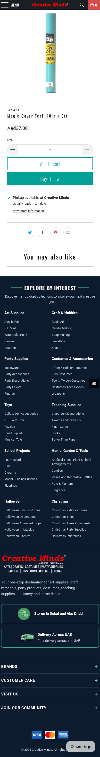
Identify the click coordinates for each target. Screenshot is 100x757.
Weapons (58, 393)
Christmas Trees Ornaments (71, 523)
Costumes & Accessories (72, 359)
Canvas (9, 341)
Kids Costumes (62, 374)
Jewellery (58, 341)
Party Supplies (16, 359)
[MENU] (2, 5)
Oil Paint (10, 328)
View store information (28, 211)
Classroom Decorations (68, 413)
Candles (57, 470)
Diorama (10, 472)
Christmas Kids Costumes (69, 510)
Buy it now (50, 178)
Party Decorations (16, 380)
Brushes (10, 348)
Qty (9, 140)
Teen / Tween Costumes (68, 380)
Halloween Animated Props (23, 523)
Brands (9, 666)
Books (56, 433)
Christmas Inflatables (66, 536)
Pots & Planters (62, 483)
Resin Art (58, 321)
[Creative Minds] (50, 5)
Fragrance (59, 490)
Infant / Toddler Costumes (70, 368)
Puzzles (9, 426)
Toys (8, 405)
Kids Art (57, 348)
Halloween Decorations (20, 517)
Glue (7, 466)
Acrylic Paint (12, 321)
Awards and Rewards (66, 420)
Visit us (9, 694)
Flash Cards (60, 426)
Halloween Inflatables (19, 529)
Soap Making (61, 334)
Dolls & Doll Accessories (21, 413)
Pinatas (9, 393)
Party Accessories (16, 374)
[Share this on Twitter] (30, 232)
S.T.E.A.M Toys (14, 420)
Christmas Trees (63, 517)
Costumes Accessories (68, 387)
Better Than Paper (64, 439)
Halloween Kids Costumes (22, 510)
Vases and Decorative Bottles (72, 477)
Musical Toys (13, 439)
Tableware (11, 368)
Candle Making (62, 328)
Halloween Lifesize (17, 536)
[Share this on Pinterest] (55, 232)
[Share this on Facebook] (43, 232)
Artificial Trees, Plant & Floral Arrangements (71, 462)
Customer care (18, 680)
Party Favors (12, 387)
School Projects (17, 451)
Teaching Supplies (66, 405)
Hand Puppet (13, 433)
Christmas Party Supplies (69, 529)
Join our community (23, 708)
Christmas (60, 501)
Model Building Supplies (20, 479)
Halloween (12, 501)
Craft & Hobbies (65, 313)
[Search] (82, 5)
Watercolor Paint (15, 334)
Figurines (10, 485)
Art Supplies (14, 313)
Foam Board (12, 460)
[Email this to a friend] (68, 232)
